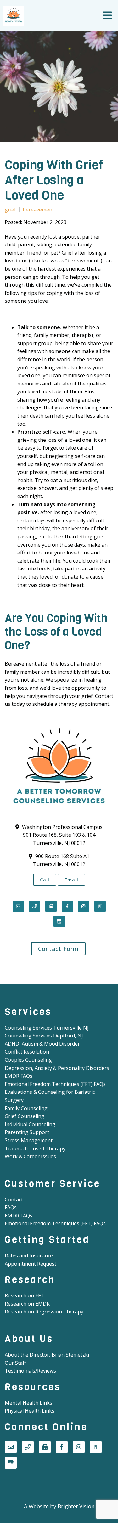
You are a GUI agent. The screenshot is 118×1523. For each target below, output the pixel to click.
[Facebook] (67, 906)
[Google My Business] (59, 921)
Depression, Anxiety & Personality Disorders (57, 1068)
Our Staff (15, 1362)
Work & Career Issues (30, 1156)
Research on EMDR (27, 1303)
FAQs (11, 1207)
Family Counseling (26, 1108)
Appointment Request (30, 1263)
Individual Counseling (30, 1124)
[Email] (18, 906)
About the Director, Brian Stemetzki (47, 1354)
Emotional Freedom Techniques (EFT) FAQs (55, 1084)
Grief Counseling (24, 1116)
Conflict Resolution (27, 1051)
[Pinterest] (100, 906)
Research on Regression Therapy (44, 1311)
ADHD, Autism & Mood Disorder (42, 1043)
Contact (14, 1199)
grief (10, 209)
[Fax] (51, 906)
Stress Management (29, 1140)
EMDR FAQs (18, 1075)
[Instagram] (83, 906)
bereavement (38, 209)
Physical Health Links (29, 1410)
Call (44, 879)
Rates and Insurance (29, 1255)
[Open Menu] (107, 15)
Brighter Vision (76, 1506)
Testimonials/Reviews (30, 1370)
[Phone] (34, 906)
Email (71, 879)
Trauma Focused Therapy (35, 1148)
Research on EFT (24, 1295)
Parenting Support (27, 1132)
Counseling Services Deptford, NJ (44, 1035)
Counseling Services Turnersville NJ (47, 1027)
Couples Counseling (28, 1059)
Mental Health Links (28, 1402)
